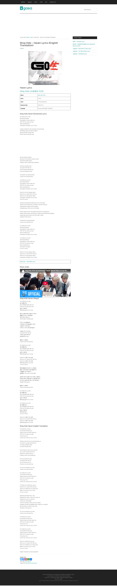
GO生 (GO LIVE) (41, 95)
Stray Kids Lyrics (33, 563)
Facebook (53, 577)
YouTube (70, 577)
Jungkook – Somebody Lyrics (80, 53)
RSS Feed (68, 576)
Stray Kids (28, 563)
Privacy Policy (62, 576)
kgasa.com (51, 574)
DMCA (57, 576)
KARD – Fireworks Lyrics (79, 41)
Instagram (62, 577)
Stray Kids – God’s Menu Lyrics (28, 261)
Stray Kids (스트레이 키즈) (32, 91)
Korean (29, 561)
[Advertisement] (58, 23)
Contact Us (52, 576)
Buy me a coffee (58, 579)
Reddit (66, 577)
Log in (73, 574)
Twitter (57, 577)
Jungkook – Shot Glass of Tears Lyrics (82, 48)
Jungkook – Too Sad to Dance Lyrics (81, 51)
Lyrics (26, 561)
